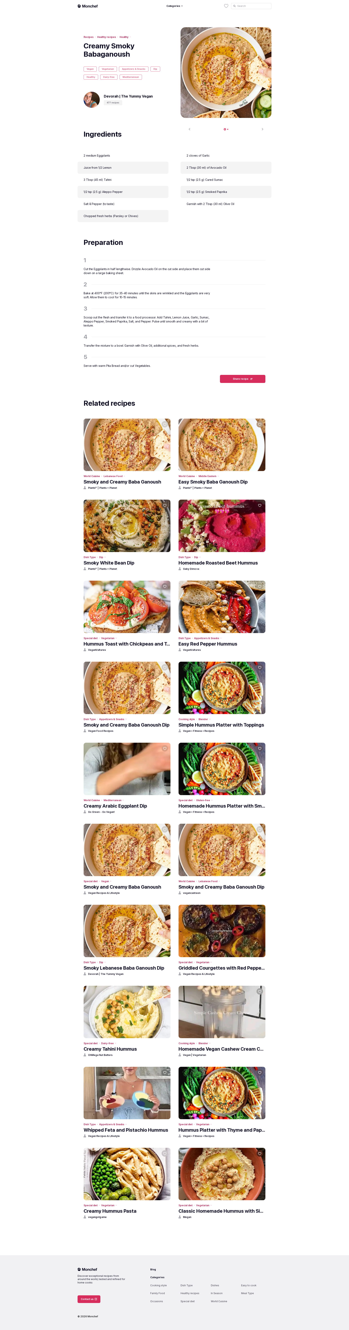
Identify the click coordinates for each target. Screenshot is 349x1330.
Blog (153, 1269)
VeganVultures (97, 649)
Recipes (89, 36)
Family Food (157, 1293)
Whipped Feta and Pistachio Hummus (126, 1130)
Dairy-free (109, 77)
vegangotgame (97, 1217)
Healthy (124, 36)
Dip (155, 69)
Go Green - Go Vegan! (101, 811)
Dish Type (90, 557)
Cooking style (187, 719)
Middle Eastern (207, 476)
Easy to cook (248, 1285)
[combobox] (251, 6)
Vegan (90, 69)
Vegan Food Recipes (100, 730)
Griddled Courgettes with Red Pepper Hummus (222, 968)
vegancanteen (191, 892)
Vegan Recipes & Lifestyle (104, 892)
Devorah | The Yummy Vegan (106, 973)
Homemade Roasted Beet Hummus (218, 563)
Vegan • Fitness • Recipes (198, 730)
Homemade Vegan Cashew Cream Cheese (222, 1049)
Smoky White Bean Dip (109, 563)
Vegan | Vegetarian (194, 1055)
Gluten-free (203, 800)
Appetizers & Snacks (133, 69)
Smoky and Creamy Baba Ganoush (122, 482)
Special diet (91, 638)
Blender (203, 719)
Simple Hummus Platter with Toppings (221, 725)
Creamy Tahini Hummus (110, 1049)
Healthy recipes (106, 36)
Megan (187, 1217)
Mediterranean (131, 77)
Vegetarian (108, 69)
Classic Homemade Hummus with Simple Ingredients (222, 1211)
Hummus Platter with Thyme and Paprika (222, 1130)
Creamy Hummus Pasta (110, 1211)
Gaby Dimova (191, 568)
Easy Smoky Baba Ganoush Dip (213, 482)
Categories (157, 1277)
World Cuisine (92, 476)
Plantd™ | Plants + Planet (102, 487)
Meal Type (247, 1293)
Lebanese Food (113, 476)
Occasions (156, 1301)
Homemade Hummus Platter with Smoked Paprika (222, 806)
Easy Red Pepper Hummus (208, 644)
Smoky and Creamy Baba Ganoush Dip (126, 725)
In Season (217, 1293)
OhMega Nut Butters (100, 1055)
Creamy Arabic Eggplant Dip (115, 806)
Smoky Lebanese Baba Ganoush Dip (124, 968)
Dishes (215, 1285)
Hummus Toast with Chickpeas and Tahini (127, 644)
